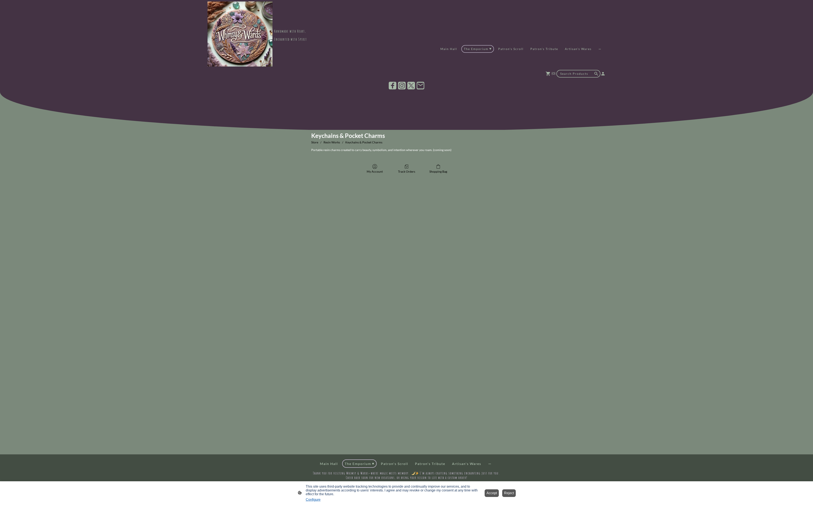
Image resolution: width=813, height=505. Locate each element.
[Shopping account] (603, 73)
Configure (313, 499)
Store (314, 142)
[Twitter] (411, 85)
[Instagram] (402, 85)
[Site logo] (239, 34)
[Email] (420, 85)
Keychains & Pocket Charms (363, 142)
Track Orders (406, 171)
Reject (509, 493)
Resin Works (332, 142)
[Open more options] (600, 49)
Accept (492, 493)
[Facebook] (392, 85)
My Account (375, 171)
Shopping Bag (438, 171)
